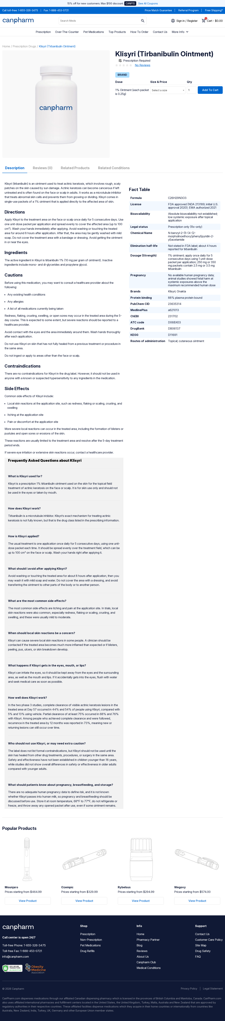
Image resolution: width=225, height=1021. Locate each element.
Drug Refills (87, 951)
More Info (178, 32)
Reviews (142, 951)
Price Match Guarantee (158, 10)
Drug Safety (203, 951)
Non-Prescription (91, 939)
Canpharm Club (146, 962)
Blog (139, 945)
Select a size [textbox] (159, 90)
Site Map (200, 945)
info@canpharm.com (15, 956)
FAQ (198, 956)
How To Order (139, 32)
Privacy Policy (189, 988)
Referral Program (188, 10)
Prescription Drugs (24, 46)
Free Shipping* (214, 10)
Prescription (43, 32)
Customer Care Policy (209, 939)
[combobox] (167, 90)
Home (6, 46)
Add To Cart (210, 90)
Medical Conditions (149, 968)
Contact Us (160, 32)
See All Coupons (148, 3)
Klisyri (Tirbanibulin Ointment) (57, 46)
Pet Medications (93, 32)
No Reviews (142, 65)
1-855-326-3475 (28, 10)
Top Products (117, 32)
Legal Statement (213, 988)
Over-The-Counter (67, 32)
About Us (143, 956)
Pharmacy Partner (148, 939)
